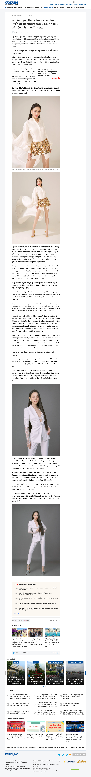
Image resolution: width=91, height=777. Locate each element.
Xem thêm (17, 613)
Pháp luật (30, 7)
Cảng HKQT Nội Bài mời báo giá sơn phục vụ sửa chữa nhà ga (35, 736)
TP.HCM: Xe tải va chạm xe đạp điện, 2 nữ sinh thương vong (55, 681)
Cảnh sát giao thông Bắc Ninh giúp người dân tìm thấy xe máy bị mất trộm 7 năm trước (47, 696)
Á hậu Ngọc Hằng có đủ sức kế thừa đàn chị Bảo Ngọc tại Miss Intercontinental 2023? (52, 642)
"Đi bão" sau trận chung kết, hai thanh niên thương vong (19, 704)
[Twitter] (54, 620)
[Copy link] (59, 620)
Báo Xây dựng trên (19, 620)
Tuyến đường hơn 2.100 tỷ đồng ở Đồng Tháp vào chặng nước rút (38, 604)
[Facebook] (51, 620)
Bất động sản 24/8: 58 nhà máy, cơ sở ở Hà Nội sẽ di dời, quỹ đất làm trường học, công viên (35, 679)
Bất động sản (61, 4)
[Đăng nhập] (74, 2)
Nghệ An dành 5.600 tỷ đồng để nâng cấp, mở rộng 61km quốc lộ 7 (38, 598)
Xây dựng (14, 7)
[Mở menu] (85, 7)
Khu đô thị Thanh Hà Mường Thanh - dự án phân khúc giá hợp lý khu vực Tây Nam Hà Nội (42, 747)
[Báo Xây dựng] (11, 3)
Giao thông (20, 7)
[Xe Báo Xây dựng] (81, 761)
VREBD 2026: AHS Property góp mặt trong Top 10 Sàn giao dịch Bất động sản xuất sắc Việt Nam (74, 737)
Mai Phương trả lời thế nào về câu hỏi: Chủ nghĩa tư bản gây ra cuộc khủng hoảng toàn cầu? (48, 72)
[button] (43, 686)
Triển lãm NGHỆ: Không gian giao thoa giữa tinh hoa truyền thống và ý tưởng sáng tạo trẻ (47, 704)
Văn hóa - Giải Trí (18, 15)
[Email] (57, 620)
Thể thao (56, 7)
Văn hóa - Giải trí (48, 7)
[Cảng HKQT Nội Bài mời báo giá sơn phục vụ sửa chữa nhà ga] (36, 726)
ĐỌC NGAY (54, 78)
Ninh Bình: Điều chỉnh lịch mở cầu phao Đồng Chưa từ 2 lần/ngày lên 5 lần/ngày (36, 594)
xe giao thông (53, 4)
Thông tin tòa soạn (79, 754)
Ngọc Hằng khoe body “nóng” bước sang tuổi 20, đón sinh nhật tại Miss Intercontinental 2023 (19, 642)
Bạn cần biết (11, 747)
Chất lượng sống (38, 7)
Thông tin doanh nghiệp (15, 719)
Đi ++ (72, 7)
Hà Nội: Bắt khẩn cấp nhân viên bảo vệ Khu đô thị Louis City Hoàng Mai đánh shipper (20, 696)
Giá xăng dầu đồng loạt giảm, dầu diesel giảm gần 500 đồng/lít (73, 696)
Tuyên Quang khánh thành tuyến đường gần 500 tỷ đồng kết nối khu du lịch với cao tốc (73, 712)
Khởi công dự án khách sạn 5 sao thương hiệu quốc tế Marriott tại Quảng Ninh (16, 737)
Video (76, 7)
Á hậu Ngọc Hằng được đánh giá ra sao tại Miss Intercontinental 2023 (35, 641)
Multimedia (81, 7)
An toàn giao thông (71, 4)
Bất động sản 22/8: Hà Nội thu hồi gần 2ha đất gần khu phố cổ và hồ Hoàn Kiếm (16, 680)
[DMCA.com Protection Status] (75, 769)
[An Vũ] (13, 32)
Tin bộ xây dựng (82, 4)
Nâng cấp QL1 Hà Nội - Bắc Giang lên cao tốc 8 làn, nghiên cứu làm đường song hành (38, 609)
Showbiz (29, 15)
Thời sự (9, 7)
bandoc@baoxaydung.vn (43, 768)
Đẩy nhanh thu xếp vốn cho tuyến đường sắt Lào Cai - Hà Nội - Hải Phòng (38, 588)
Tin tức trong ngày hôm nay (27, 584)
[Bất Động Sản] (69, 762)
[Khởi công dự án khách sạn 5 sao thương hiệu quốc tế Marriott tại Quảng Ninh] (16, 726)
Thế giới (68, 7)
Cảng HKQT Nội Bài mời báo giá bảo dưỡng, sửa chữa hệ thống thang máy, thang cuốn (55, 737)
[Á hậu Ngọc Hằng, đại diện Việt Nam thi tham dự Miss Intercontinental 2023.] (36, 132)
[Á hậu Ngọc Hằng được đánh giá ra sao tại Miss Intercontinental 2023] (35, 632)
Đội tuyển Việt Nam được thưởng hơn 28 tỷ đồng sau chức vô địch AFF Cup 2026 (46, 712)
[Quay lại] (13, 620)
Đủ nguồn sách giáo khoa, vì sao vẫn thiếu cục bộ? (20, 712)
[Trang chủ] (5, 7)
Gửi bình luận (55, 653)
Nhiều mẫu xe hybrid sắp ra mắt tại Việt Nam (72, 704)
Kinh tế (26, 7)
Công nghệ (62, 7)
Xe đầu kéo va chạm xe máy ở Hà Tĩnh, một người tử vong (75, 681)
